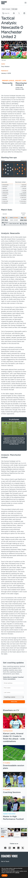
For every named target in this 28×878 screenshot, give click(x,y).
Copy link (6, 13)
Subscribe (14, 701)
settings (17, 872)
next (25, 434)
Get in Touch (5, 861)
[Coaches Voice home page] (4, 2)
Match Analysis (6, 9)
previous (3, 434)
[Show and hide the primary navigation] (25, 2)
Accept (4, 875)
